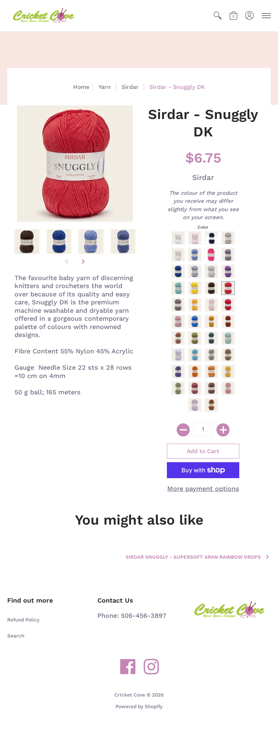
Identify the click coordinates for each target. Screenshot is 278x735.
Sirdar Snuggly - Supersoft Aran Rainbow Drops (193, 557)
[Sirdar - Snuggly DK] (26, 241)
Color (203, 227)
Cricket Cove (129, 695)
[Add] (222, 429)
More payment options (203, 488)
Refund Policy (23, 620)
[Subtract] (183, 429)
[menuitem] (218, 15)
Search (15, 635)
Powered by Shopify (139, 706)
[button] (218, 15)
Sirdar (130, 86)
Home (81, 86)
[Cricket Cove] (43, 15)
